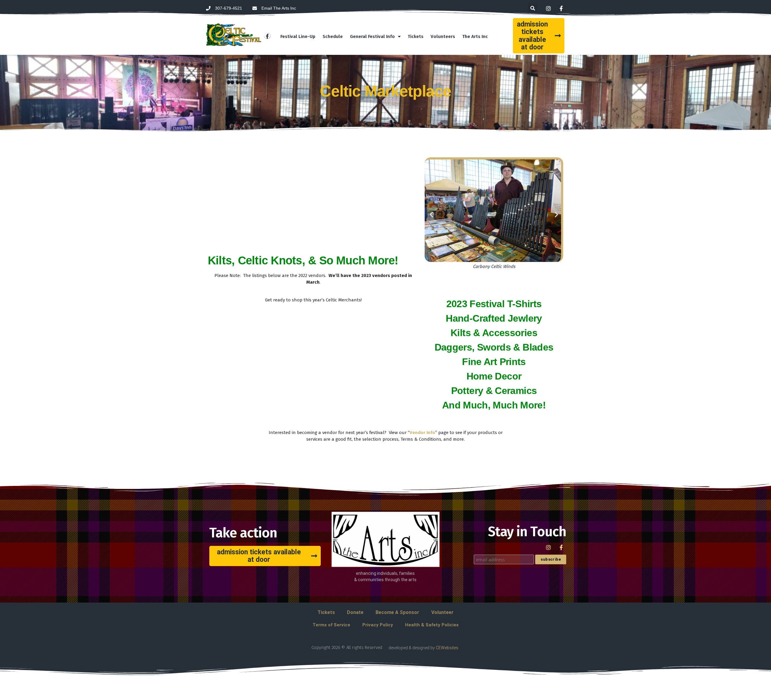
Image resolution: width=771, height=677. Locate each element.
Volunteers (443, 36)
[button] (532, 8)
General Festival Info (372, 36)
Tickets (415, 36)
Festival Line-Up (297, 36)
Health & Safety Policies (432, 625)
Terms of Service (331, 625)
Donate (355, 612)
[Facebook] (267, 36)
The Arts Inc (475, 36)
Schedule (333, 36)
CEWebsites (447, 647)
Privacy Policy (377, 625)
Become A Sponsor (397, 612)
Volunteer (442, 612)
